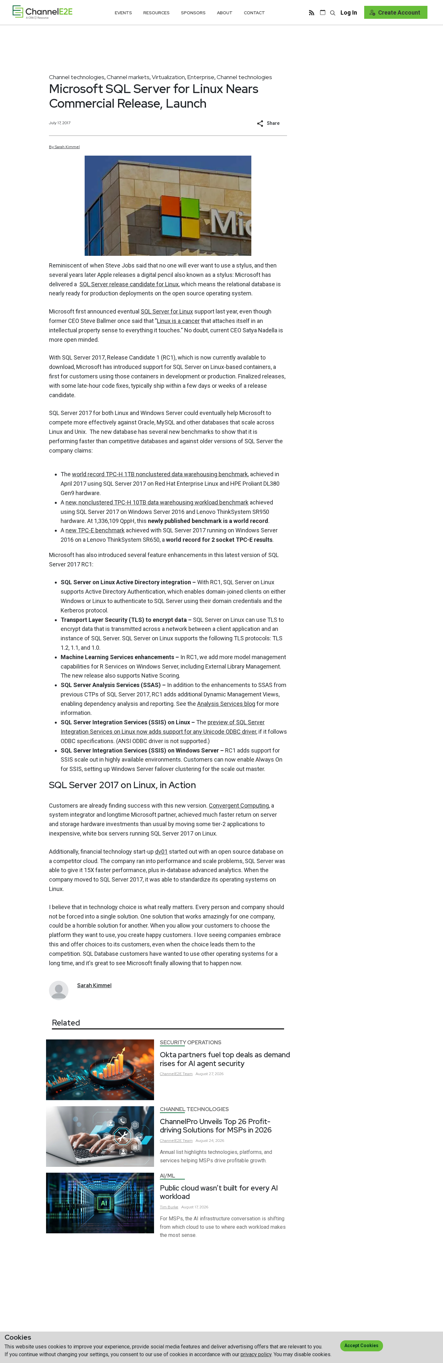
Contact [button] (254, 13)
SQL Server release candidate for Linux (129, 284)
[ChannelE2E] (42, 12)
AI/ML (167, 1175)
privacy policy (256, 1354)
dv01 (161, 851)
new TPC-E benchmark (95, 530)
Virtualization (168, 77)
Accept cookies (361, 1345)
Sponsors (193, 13)
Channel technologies (76, 77)
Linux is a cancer (178, 320)
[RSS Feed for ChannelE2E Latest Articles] (311, 12)
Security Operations (191, 1042)
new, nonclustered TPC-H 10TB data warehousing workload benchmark (157, 502)
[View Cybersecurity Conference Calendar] (322, 12)
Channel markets (128, 77)
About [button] (225, 13)
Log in (349, 12)
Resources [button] (156, 13)
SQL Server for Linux (167, 311)
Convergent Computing (239, 805)
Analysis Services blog (226, 703)
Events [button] (123, 13)
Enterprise (200, 77)
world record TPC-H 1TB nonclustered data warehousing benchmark (160, 474)
